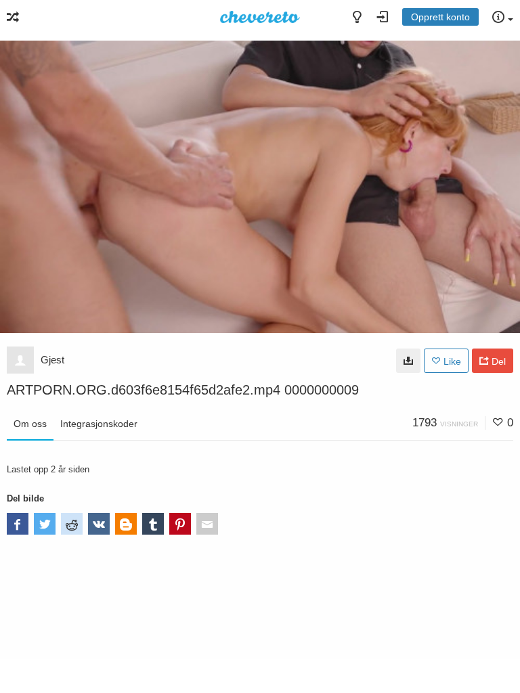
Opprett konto (440, 17)
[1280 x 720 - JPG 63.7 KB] (408, 361)
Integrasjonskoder (98, 423)
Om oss (30, 423)
